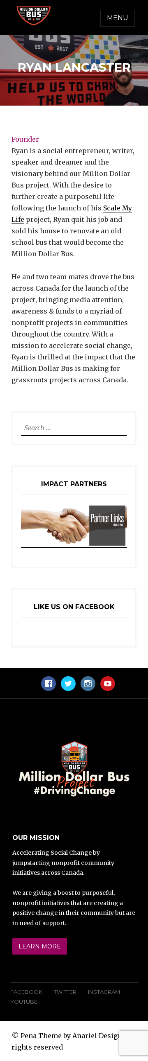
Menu (117, 18)
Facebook (26, 992)
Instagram (104, 992)
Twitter (65, 992)
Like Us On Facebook (74, 607)
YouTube (23, 1001)
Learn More (39, 946)
